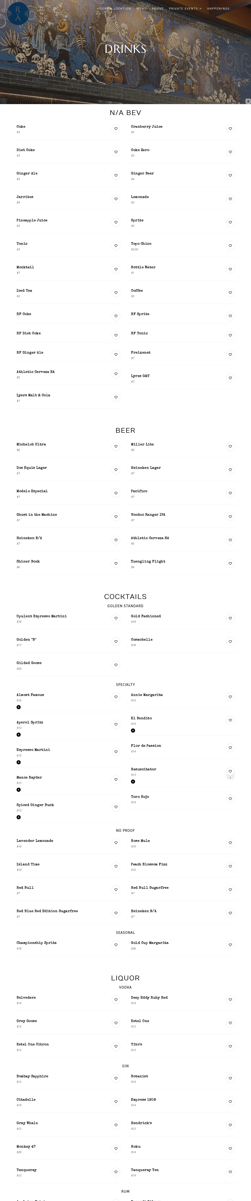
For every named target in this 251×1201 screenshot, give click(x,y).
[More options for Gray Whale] (116, 1125)
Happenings (218, 8)
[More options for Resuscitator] (230, 771)
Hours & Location (114, 8)
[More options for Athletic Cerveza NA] (116, 374)
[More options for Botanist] (230, 1078)
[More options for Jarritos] (116, 199)
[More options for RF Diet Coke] (116, 335)
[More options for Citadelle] (116, 1102)
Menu (141, 8)
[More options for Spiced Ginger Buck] (116, 807)
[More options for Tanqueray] (116, 1172)
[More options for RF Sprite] (230, 316)
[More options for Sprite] (230, 222)
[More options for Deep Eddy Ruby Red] (230, 1000)
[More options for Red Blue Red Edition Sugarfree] (116, 913)
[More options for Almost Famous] (116, 697)
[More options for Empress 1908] (230, 1102)
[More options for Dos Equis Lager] (116, 470)
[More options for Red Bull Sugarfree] (230, 890)
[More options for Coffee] (230, 293)
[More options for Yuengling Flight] (230, 563)
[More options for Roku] (230, 1149)
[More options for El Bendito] (230, 720)
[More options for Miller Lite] (230, 446)
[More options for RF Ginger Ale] (116, 355)
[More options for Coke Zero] (230, 152)
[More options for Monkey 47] (116, 1149)
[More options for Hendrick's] (230, 1125)
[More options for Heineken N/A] (116, 540)
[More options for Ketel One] (230, 1023)
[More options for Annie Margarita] (230, 697)
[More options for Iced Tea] (116, 293)
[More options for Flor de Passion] (230, 748)
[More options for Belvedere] (116, 1000)
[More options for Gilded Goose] (116, 665)
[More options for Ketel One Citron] (116, 1046)
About (158, 8)
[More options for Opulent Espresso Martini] (116, 618)
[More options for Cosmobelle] (230, 642)
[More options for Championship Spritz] (116, 945)
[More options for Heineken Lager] (230, 470)
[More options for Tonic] (116, 246)
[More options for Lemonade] (230, 199)
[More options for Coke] (116, 129)
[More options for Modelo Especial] (116, 493)
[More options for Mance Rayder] (116, 779)
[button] (185, 8)
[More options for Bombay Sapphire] (116, 1078)
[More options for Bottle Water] (230, 269)
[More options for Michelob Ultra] (116, 446)
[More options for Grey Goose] (116, 1023)
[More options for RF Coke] (116, 316)
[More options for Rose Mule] (230, 843)
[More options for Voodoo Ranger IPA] (230, 517)
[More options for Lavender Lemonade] (116, 843)
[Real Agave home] (18, 13)
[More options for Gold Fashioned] (230, 618)
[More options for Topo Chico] (230, 246)
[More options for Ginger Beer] (230, 175)
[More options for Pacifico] (230, 493)
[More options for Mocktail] (116, 269)
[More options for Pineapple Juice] (116, 222)
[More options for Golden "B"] (116, 642)
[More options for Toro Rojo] (230, 799)
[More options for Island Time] (116, 866)
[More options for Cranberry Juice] (230, 129)
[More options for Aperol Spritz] (116, 724)
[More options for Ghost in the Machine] (116, 517)
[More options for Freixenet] (230, 355)
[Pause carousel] (248, 101)
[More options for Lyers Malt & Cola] (116, 397)
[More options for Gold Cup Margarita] (230, 945)
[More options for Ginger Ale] (116, 175)
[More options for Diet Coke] (116, 152)
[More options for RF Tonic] (230, 335)
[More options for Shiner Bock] (116, 563)
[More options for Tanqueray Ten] (230, 1172)
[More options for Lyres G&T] (230, 378)
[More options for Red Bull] (116, 890)
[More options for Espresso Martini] (116, 752)
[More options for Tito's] (230, 1046)
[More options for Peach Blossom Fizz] (230, 866)
